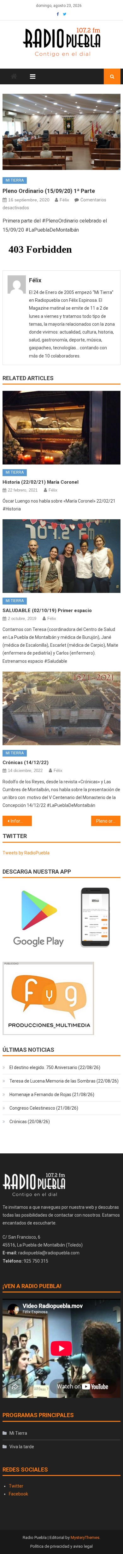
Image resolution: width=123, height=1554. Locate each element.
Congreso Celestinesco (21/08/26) (43, 1108)
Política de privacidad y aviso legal (61, 1546)
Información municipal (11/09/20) (21, 821)
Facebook (18, 1493)
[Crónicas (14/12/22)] (61, 708)
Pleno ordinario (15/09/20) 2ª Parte (108, 821)
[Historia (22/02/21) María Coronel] (61, 428)
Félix (64, 199)
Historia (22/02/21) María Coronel (41, 482)
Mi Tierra (15, 180)
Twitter (16, 1486)
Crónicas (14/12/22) (26, 762)
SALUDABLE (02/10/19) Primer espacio (47, 610)
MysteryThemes (85, 1537)
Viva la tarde (21, 1446)
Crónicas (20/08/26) (29, 1121)
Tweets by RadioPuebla (26, 852)
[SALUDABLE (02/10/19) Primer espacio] (61, 556)
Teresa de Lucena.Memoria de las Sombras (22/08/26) (64, 1081)
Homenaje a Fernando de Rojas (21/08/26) (51, 1094)
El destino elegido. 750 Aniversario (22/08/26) (54, 1067)
